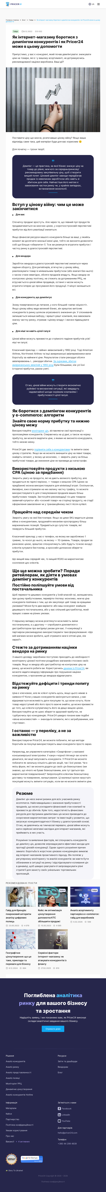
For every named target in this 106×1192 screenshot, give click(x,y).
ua (93, 4)
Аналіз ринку (12, 1066)
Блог (24, 20)
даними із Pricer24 (73, 668)
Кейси (9, 1113)
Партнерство (12, 1119)
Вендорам (63, 1066)
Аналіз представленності (18, 1072)
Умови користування (16, 1130)
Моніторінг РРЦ (14, 1083)
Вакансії (10, 1141)
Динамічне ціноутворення (19, 1089)
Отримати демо (53, 1029)
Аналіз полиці (13, 1078)
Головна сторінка (12, 20)
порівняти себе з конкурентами (52, 449)
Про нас (10, 1136)
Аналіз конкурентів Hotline (19, 1094)
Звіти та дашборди (67, 1061)
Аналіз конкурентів (15, 1061)
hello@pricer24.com (67, 1132)
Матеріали (11, 1108)
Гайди (31, 20)
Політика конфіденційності (19, 1124)
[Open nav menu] (98, 4)
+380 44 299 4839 (67, 1144)
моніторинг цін (40, 430)
